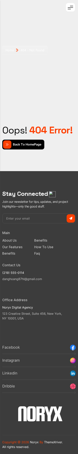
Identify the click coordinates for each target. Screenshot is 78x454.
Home (9, 50)
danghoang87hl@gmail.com (22, 279)
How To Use (43, 247)
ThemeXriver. (53, 442)
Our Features (12, 247)
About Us (9, 240)
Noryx (34, 442)
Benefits (8, 253)
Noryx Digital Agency (17, 307)
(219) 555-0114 (13, 273)
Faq (37, 253)
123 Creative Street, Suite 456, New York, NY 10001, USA (32, 316)
